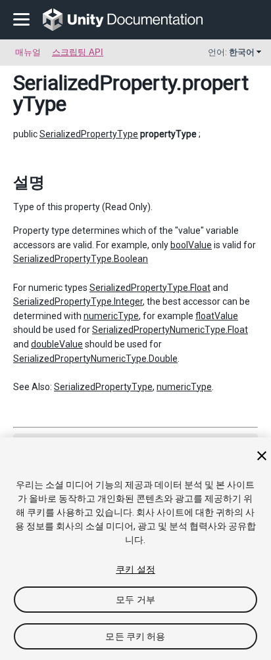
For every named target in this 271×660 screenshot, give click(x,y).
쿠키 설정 (135, 569)
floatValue (216, 316)
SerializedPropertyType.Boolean (80, 258)
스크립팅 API (77, 52)
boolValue (191, 245)
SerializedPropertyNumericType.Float (170, 329)
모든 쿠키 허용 (135, 636)
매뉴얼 (28, 52)
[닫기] (262, 455)
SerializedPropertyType (88, 134)
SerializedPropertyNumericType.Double (95, 358)
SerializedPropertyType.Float (149, 287)
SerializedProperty (94, 82)
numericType (111, 316)
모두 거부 (135, 599)
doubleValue (57, 344)
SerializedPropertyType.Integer (78, 301)
